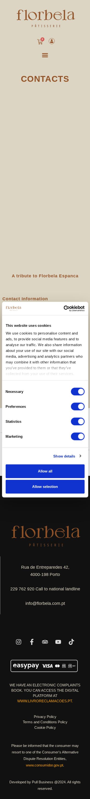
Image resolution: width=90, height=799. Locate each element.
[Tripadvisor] (45, 642)
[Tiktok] (72, 642)
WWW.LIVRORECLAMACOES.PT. (45, 701)
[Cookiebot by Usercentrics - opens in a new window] (64, 308)
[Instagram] (19, 642)
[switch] (77, 406)
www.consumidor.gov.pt (44, 765)
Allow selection (45, 487)
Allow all (45, 471)
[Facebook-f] (32, 642)
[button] (45, 55)
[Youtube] (58, 642)
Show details (64, 456)
